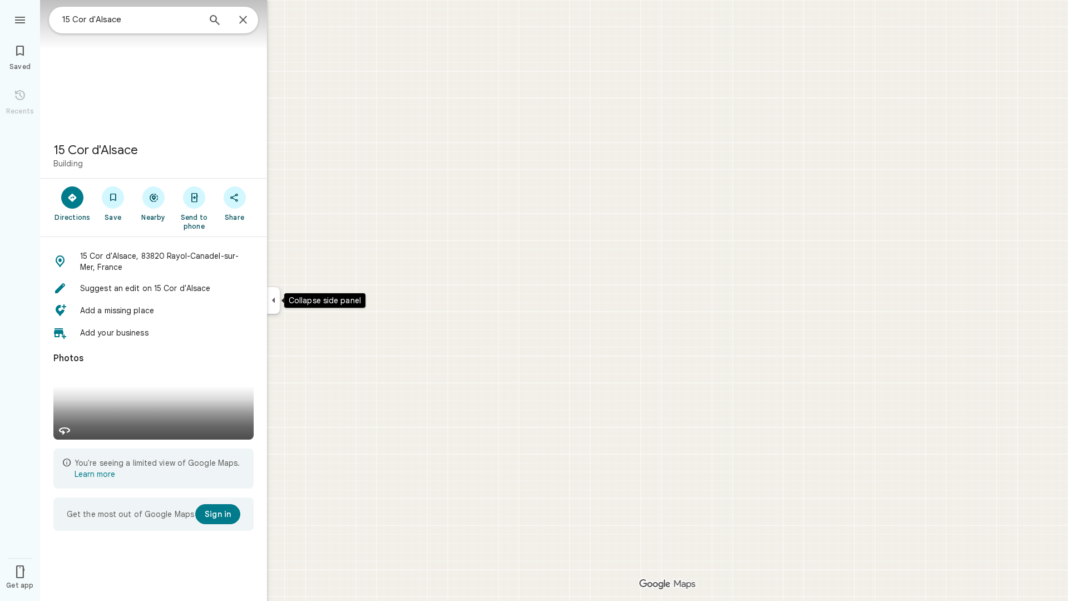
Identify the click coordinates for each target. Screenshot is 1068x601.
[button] (153, 261)
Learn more (95, 474)
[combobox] (130, 19)
